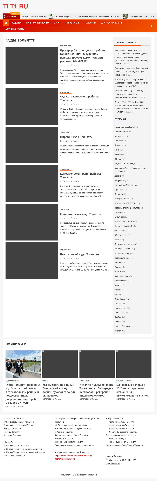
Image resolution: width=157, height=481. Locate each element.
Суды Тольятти (66, 46)
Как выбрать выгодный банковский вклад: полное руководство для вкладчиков (131, 71)
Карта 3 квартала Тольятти (121, 428)
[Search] (151, 26)
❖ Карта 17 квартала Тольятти (123, 432)
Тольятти (75, 65)
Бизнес (117, 145)
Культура (118, 217)
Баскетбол (119, 141)
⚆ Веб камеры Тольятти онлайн (19, 422)
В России (118, 159)
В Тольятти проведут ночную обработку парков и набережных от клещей (77, 17)
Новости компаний (123, 226)
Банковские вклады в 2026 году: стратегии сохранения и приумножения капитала (129, 94)
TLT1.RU (15, 6)
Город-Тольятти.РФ (113, 464)
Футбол (117, 317)
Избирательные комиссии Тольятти (72, 452)
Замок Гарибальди (117, 438)
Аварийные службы (15, 29)
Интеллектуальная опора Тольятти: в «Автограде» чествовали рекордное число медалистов (131, 82)
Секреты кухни (121, 281)
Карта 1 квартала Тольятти (121, 422)
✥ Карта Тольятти (12, 428)
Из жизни (118, 194)
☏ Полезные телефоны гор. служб (71, 425)
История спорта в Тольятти (127, 208)
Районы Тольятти (12, 432)
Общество (16, 23)
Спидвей (118, 290)
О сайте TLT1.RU (128, 460)
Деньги (117, 176)
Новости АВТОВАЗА (123, 221)
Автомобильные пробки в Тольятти (71, 435)
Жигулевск (119, 180)
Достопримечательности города (121, 435)
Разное (117, 267)
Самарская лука (121, 276)
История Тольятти (12, 435)
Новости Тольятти (114, 456)
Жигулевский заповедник (126, 185)
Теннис (117, 303)
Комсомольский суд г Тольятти (81, 214)
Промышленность (123, 258)
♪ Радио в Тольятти (64, 432)
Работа (117, 262)
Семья (117, 285)
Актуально (119, 136)
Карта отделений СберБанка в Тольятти (124, 445)
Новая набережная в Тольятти (123, 442)
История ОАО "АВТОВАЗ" (125, 203)
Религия (118, 271)
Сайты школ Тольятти (14, 455)
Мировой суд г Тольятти (76, 136)
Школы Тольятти (122, 326)
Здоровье (119, 189)
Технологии (90, 23)
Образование (120, 230)
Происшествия (72, 23)
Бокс (116, 150)
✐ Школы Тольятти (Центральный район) (23, 449)
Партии (117, 240)
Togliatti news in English (124, 127)
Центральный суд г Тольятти (79, 254)
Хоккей (117, 321)
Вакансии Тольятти (64, 438)
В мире (117, 154)
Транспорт (119, 312)
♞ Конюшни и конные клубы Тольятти (73, 428)
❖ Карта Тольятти (114, 418)
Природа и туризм (122, 249)
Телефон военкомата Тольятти (69, 442)
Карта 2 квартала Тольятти (121, 425)
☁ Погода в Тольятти (111, 23)
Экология (118, 331)
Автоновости (120, 132)
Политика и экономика (37, 23)
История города (121, 199)
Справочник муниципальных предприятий (74, 445)
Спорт (57, 23)
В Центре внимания (123, 163)
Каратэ (117, 212)
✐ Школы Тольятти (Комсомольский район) (24, 452)
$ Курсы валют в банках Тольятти (20, 425)
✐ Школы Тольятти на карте (17, 445)
